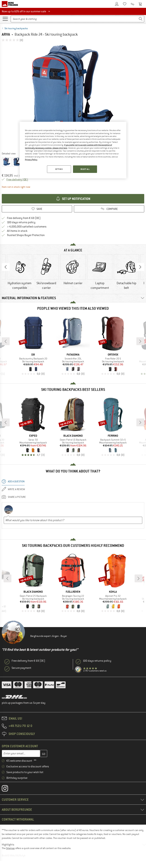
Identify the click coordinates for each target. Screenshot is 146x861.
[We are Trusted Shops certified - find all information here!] (78, 669)
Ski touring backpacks (16, 28)
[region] (73, 150)
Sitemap (10, 848)
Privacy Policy (31, 159)
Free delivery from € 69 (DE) (24, 218)
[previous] (6, 341)
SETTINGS (59, 169)
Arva (6, 34)
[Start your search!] (140, 19)
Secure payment (21, 668)
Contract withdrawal (18, 819)
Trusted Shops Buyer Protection (26, 235)
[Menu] (5, 18)
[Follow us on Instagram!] (7, 789)
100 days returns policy (21, 222)
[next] (140, 341)
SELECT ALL (85, 169)
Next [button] (140, 267)
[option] (73, 96)
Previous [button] (6, 267)
